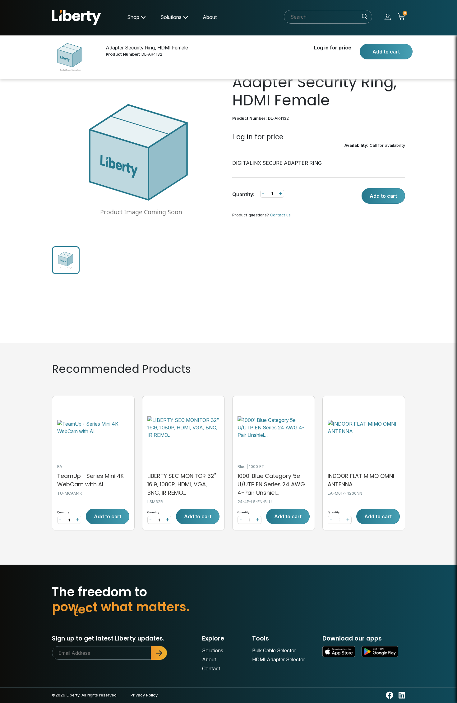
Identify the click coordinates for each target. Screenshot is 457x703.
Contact (211, 668)
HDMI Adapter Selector (278, 659)
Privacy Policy (144, 695)
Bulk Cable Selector (274, 650)
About (210, 17)
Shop (133, 17)
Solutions (171, 17)
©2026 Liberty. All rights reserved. (85, 695)
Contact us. (281, 215)
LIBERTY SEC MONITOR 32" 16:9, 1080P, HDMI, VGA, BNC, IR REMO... (181, 484)
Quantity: (243, 194)
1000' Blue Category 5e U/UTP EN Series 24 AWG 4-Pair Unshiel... (271, 484)
